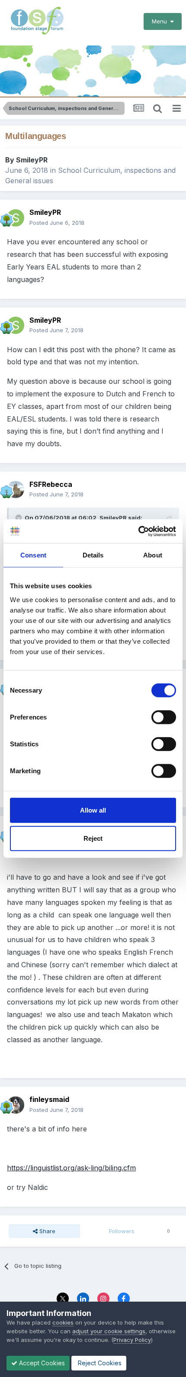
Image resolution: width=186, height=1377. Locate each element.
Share (46, 1231)
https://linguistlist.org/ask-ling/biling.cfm (71, 1167)
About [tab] (152, 555)
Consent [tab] (33, 555)
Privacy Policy (132, 1339)
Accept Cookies (41, 1363)
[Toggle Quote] (19, 517)
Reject (93, 838)
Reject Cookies (99, 1363)
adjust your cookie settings (108, 1331)
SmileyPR (32, 160)
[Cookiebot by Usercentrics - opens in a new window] (138, 531)
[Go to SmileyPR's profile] (15, 218)
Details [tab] (93, 555)
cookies (63, 1322)
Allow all (93, 809)
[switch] (163, 717)
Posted (56, 222)
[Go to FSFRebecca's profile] (15, 489)
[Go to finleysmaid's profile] (15, 1105)
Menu (161, 21)
